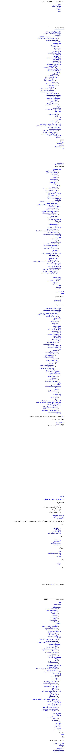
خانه (63, 416)
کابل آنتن (58, 556)
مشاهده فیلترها (60, 422)
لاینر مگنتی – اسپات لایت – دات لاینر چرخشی (48, 125)
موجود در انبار (57, 301)
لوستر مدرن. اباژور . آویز (54, 127)
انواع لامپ (58, 35)
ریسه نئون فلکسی (52, 103)
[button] (58, 516)
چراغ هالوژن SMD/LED (54, 69)
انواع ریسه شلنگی (53, 99)
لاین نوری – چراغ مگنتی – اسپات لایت (50, 124)
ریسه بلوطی (54, 101)
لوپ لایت (55, 175)
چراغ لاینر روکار (56, 62)
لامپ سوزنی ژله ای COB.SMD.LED (47, 38)
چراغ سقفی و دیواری (52, 83)
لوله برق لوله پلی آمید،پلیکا (50, 130)
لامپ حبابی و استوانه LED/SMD (49, 36)
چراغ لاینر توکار (56, 61)
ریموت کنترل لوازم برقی (47, 88)
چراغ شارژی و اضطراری (54, 57)
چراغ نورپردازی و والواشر (54, 64)
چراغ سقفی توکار (49, 78)
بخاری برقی (57, 41)
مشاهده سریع (60, 518)
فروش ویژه (57, 300)
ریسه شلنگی (57, 539)
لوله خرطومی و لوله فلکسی (50, 133)
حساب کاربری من (52, 280)
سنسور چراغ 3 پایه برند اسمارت (53, 499)
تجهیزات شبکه (57, 49)
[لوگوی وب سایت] (52, 25)
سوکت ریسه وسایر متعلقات (53, 109)
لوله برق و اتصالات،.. (55, 129)
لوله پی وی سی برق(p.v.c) (50, 132)
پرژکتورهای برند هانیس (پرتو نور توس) (47, 230)
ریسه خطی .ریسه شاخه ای (53, 95)
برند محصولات (57, 43)
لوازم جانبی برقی (53, 85)
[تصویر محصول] (47, 494)
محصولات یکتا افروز (52, 93)
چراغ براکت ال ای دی (51, 75)
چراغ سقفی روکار (49, 80)
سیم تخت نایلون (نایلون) (54, 553)
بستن (62, 293)
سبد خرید (55, 283)
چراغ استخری (57, 51)
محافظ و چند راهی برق (47, 90)
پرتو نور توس (57, 48)
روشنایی (58, 72)
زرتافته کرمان (57, 108)
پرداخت (55, 282)
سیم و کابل (58, 111)
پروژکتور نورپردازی (52, 66)
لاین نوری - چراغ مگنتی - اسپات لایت (51, 400)
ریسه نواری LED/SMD (51, 104)
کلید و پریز (58, 119)
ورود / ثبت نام (57, 729)
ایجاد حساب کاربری (58, 743)
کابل (56, 116)
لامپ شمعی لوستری (52, 40)
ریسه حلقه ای (57, 541)
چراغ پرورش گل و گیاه (54, 53)
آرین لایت (52, 584)
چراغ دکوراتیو (57, 56)
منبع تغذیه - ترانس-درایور (47, 368)
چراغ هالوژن (57, 529)
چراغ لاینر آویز (57, 59)
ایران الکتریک (54, 121)
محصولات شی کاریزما (54, 135)
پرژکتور (59, 564)
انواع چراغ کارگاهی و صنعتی (53, 32)
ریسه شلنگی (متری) (55, 96)
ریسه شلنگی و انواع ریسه (54, 98)
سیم (56, 112)
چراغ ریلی (55, 82)
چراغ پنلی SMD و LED (51, 77)
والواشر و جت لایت (49, 67)
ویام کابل (58, 137)
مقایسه (59, 728)
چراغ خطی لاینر (56, 54)
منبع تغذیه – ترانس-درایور (47, 91)
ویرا (56, 122)
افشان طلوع (54, 44)
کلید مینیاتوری (57, 117)
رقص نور (51, 87)
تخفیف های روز (60, 291)
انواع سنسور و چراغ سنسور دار (52, 33)
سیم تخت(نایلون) (53, 114)
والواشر (59, 563)
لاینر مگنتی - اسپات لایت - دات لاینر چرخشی (48, 402)
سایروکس (55, 46)
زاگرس (59, 106)
